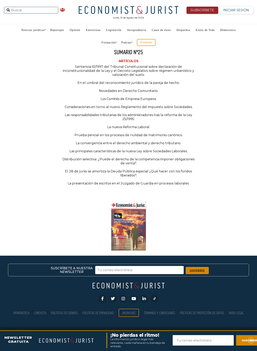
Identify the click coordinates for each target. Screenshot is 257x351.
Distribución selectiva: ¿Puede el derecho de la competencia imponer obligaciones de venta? (128, 161)
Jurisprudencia (136, 30)
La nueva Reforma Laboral (128, 127)
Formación (109, 42)
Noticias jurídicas (33, 30)
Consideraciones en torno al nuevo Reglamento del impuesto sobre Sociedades (128, 107)
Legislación (113, 30)
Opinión (75, 30)
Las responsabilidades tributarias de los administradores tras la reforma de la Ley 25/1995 (128, 117)
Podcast (126, 42)
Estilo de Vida (205, 30)
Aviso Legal (236, 313)
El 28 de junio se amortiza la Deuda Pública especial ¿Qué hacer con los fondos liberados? (128, 173)
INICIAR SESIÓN (236, 10)
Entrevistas (93, 30)
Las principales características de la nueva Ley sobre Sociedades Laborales (128, 151)
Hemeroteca (228, 30)
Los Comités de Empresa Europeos (128, 99)
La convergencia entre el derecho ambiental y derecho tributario (128, 143)
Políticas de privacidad (98, 313)
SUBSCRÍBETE (202, 10)
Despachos (183, 30)
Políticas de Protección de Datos (202, 313)
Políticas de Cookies (64, 313)
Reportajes (57, 30)
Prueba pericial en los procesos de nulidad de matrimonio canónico (128, 135)
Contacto (40, 313)
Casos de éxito (161, 30)
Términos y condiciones (159, 313)
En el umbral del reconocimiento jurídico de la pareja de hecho (128, 83)
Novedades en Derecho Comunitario (128, 91)
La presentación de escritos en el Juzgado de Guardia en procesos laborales (128, 183)
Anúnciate (129, 313)
